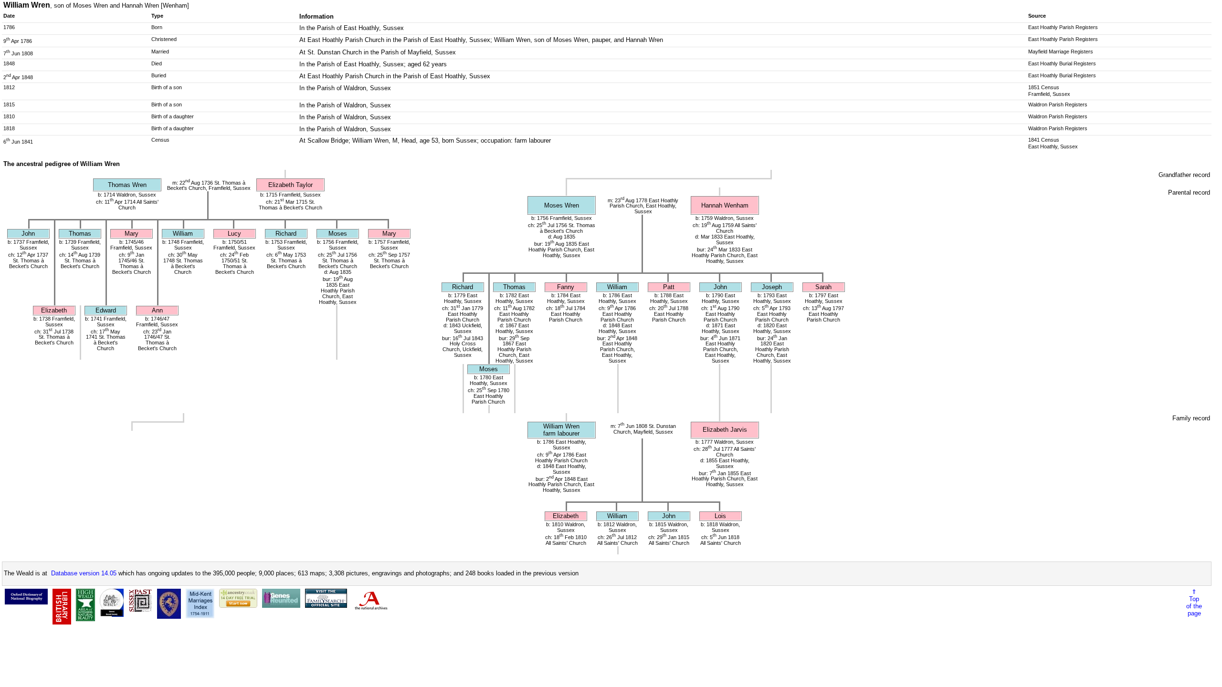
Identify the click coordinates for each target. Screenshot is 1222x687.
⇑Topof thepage (1194, 602)
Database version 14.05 (83, 573)
